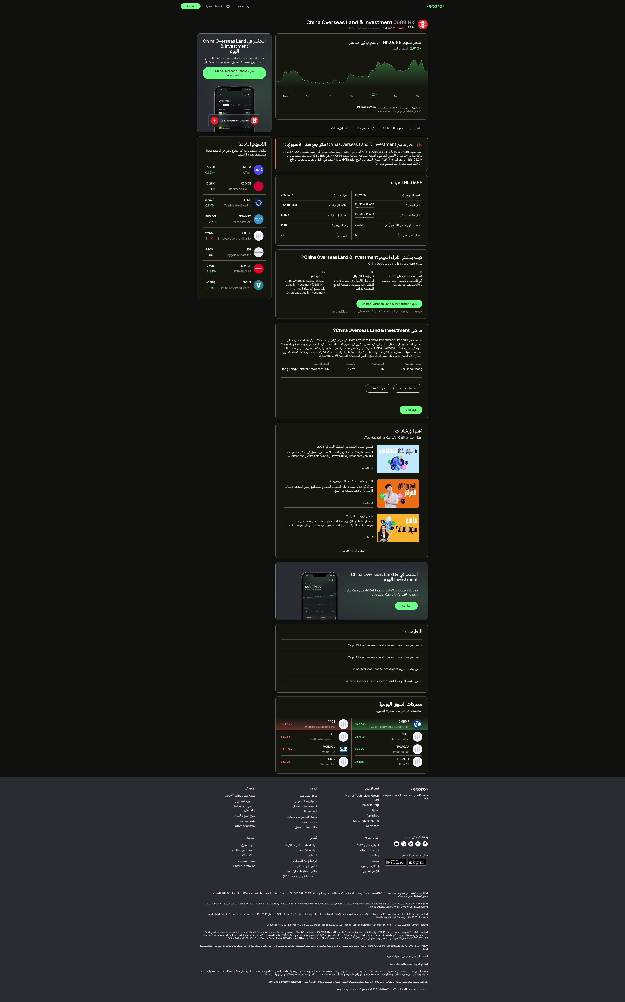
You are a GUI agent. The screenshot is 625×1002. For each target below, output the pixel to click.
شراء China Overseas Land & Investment (234, 73)
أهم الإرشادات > (338, 128)
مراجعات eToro (369, 850)
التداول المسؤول (245, 801)
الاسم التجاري (370, 871)
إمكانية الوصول (370, 866)
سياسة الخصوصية (306, 850)
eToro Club (248, 855)
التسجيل (190, 6)
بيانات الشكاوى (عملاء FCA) (300, 876)
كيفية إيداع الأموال (306, 801)
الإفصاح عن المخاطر (305, 860)
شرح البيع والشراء (244, 815)
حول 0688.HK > (393, 128)
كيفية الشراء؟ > (365, 128)
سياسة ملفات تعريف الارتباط (300, 845)
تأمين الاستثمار (246, 860)
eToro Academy (245, 826)
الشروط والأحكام (307, 866)
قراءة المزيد (367, 468)
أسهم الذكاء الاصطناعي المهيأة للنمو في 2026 (345, 446)
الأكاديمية (339, 311)
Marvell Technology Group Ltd (362, 797)
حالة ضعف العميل (306, 827)
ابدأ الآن (411, 410)
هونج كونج (378, 388)
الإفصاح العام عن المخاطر (416, 964)
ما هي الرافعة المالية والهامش (243, 808)
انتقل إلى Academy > (351, 550)
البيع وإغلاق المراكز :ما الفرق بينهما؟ (351, 481)
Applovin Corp (370, 805)
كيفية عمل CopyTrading (240, 795)
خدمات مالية (408, 388)
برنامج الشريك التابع (243, 850)
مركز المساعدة (308, 795)
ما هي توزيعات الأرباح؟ (359, 516)
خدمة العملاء (308, 822)
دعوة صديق (248, 845)
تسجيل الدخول (213, 6)
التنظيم (312, 855)
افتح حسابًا (310, 811)
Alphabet (373, 815)
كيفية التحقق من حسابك (302, 816)
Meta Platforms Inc (366, 820)
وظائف (374, 855)
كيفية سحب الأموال (305, 806)
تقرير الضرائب (247, 820)
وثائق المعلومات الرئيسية (302, 871)
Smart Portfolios (244, 866)
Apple (375, 810)
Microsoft (372, 826)
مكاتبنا (375, 860)
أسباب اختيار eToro (367, 845)
